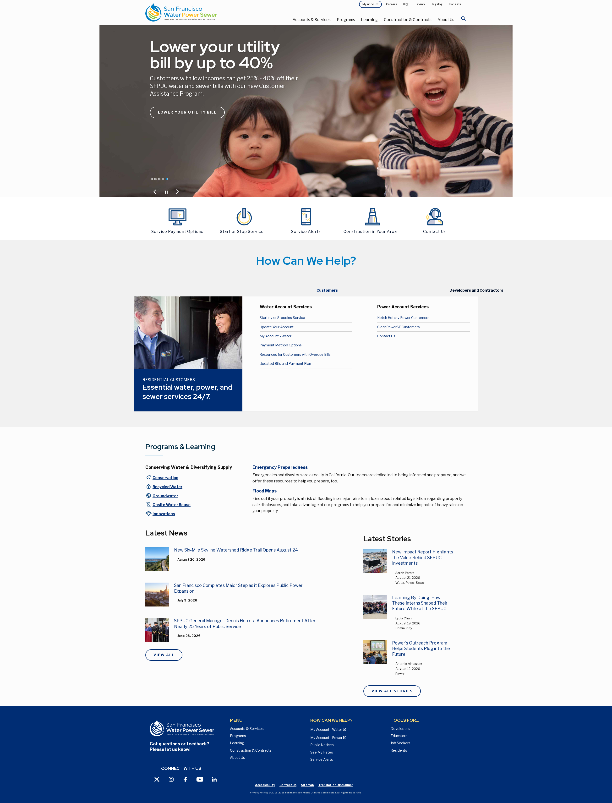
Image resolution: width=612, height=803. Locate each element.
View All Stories (392, 691)
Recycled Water (167, 487)
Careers (391, 4)
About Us (445, 19)
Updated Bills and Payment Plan (285, 363)
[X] (156, 779)
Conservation (165, 477)
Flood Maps (264, 490)
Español (420, 4)
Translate (454, 4)
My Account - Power (326, 738)
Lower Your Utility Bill (187, 112)
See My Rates (321, 752)
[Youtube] (199, 779)
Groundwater (165, 496)
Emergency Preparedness (280, 467)
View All (164, 655)
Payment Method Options (281, 345)
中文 (406, 4)
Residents (399, 750)
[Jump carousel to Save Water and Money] (159, 179)
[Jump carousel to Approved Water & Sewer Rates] (155, 179)
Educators (399, 736)
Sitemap (307, 785)
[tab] (327, 290)
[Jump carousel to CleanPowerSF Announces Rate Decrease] (152, 179)
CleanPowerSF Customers (398, 327)
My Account (370, 4)
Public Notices (322, 745)
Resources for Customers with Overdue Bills (295, 354)
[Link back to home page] (198, 12)
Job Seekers (400, 743)
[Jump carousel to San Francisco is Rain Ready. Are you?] (163, 179)
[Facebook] (185, 779)
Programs (346, 19)
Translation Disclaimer (335, 785)
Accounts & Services (312, 19)
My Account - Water (275, 336)
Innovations (164, 514)
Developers (400, 729)
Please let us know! (170, 749)
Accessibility (265, 785)
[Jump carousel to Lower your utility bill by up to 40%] (167, 179)
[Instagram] (171, 779)
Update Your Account (277, 327)
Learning (369, 19)
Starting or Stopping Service (282, 318)
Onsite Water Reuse (172, 505)
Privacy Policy (258, 792)
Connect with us (181, 768)
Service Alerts (321, 759)
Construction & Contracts (408, 19)
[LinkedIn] (214, 779)
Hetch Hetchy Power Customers (403, 318)
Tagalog (437, 4)
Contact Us (386, 336)
